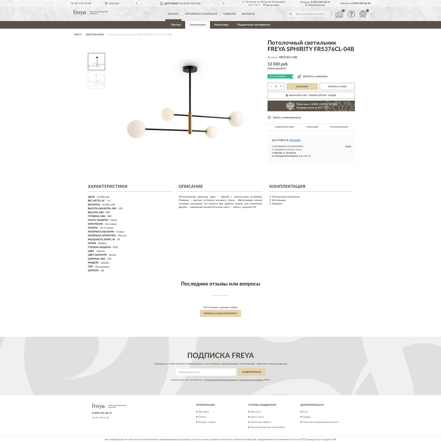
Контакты (248, 14)
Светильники (197, 24)
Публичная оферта (260, 422)
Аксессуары (221, 24)
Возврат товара (207, 422)
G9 (102, 270)
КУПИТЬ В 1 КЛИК (337, 87)
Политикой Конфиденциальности (221, 380)
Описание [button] (312, 127)
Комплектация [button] (339, 127)
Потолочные (102, 266)
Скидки (306, 417)
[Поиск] (290, 14)
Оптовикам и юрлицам (201, 14)
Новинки (229, 14)
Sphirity (105, 263)
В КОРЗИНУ (302, 87)
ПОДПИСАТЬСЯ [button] (251, 372)
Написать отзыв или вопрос (220, 313)
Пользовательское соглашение (267, 427)
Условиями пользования (251, 380)
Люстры (176, 24)
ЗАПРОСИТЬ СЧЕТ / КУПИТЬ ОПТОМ (312, 95)
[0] (363, 13)
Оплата (202, 417)
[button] (315, 5)
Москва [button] (295, 140)
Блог (305, 412)
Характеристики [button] (284, 127)
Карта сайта (257, 417)
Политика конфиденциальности (320, 422)
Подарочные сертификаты (253, 24)
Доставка (203, 412)
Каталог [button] (173, 14)
